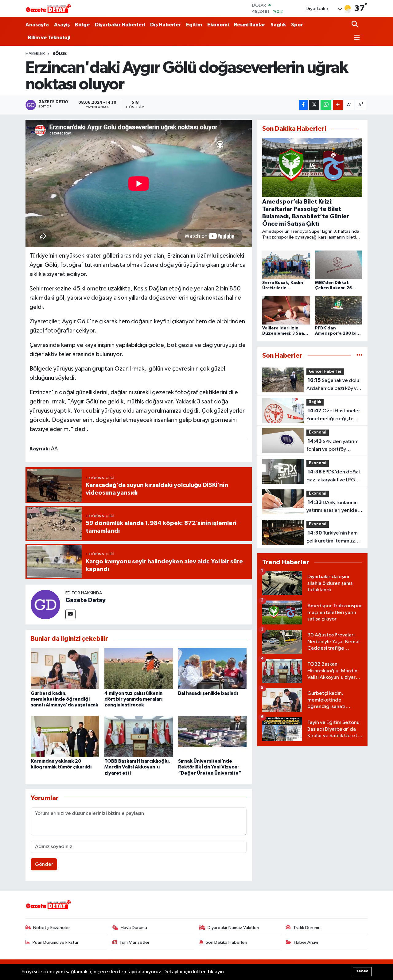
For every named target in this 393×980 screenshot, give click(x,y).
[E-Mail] (70, 614)
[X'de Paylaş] (314, 105)
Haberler (35, 54)
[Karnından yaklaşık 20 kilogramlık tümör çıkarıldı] (65, 736)
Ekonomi (218, 24)
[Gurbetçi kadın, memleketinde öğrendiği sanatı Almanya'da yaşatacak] (65, 668)
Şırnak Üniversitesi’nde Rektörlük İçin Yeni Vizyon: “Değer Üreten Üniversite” (209, 767)
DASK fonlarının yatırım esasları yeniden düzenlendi (333, 507)
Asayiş (62, 24)
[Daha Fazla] (338, 105)
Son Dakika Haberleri (226, 942)
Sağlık (278, 24)
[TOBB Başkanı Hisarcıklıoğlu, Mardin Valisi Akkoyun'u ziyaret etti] (138, 736)
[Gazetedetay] (48, 9)
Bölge (82, 24)
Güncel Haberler (325, 372)
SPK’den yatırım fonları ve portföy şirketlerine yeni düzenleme (332, 446)
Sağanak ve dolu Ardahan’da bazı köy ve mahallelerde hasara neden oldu (333, 385)
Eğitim (194, 24)
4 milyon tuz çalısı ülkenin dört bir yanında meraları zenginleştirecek (133, 699)
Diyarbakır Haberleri (120, 24)
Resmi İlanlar (249, 24)
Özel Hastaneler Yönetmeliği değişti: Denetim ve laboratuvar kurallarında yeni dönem (333, 415)
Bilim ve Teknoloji (49, 37)
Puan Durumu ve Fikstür (56, 942)
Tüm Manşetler (134, 942)
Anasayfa (37, 24)
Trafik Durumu (307, 927)
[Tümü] (359, 355)
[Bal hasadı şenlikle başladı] (212, 668)
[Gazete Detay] (45, 604)
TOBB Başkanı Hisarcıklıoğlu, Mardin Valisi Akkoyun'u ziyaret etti (137, 767)
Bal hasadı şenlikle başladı (208, 693)
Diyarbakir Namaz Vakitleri (233, 927)
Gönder (44, 864)
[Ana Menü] (356, 38)
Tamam (362, 971)
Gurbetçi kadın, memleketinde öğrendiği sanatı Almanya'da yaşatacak (64, 699)
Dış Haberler (165, 24)
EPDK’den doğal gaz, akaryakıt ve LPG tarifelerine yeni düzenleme (333, 476)
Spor (297, 24)
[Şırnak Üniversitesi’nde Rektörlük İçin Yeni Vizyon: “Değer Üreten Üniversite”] (212, 736)
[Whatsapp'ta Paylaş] (326, 105)
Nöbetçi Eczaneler (51, 927)
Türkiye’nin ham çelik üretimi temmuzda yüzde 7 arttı (333, 537)
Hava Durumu (134, 927)
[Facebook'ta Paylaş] (303, 105)
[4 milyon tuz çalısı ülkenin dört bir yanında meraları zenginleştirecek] (138, 668)
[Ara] (355, 24)
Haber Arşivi (306, 942)
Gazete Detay (85, 600)
